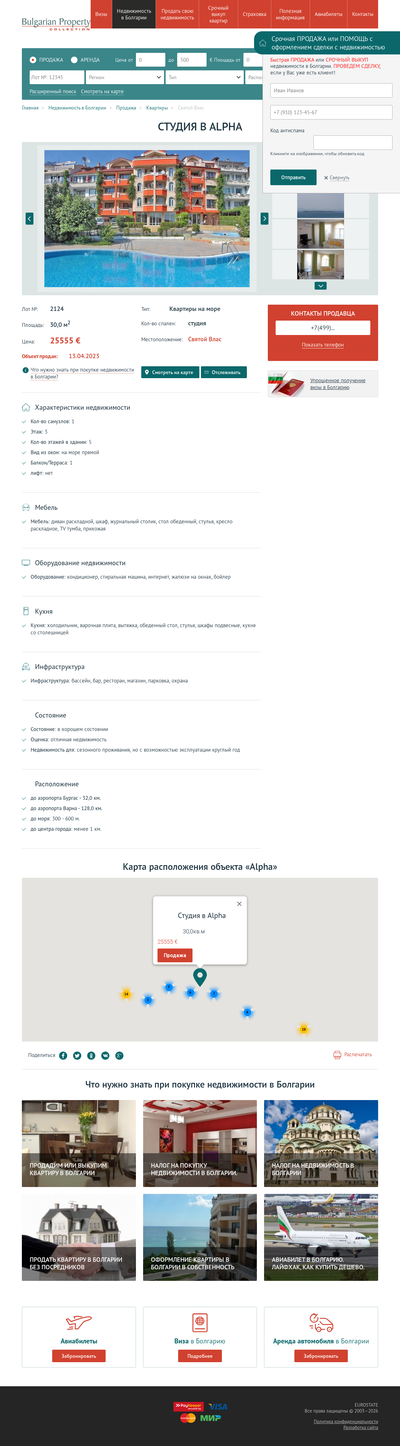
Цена (121, 60)
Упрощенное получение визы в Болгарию (338, 384)
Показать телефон (323, 344)
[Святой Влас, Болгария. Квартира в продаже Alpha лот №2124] (147, 218)
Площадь (224, 60)
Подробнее (200, 1356)
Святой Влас (205, 339)
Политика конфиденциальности (346, 1421)
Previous (29, 219)
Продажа (175, 955)
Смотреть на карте (102, 91)
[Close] (239, 903)
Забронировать (79, 1356)
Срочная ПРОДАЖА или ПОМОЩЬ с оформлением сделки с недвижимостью (328, 42)
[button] (200, 977)
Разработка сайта (360, 1427)
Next (264, 219)
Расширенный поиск (53, 91)
